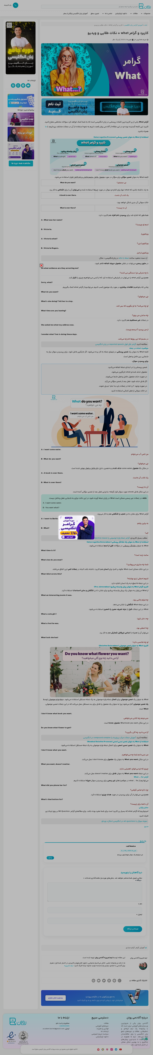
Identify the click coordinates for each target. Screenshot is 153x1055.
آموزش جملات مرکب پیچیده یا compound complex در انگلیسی (109, 737)
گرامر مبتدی (130, 947)
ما (46, 126)
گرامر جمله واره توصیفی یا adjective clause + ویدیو (108, 538)
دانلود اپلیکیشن (121, 13)
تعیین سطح (95, 13)
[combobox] (90, 7)
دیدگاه (138, 880)
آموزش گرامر (140, 947)
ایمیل (139, 914)
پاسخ (50, 858)
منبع (146, 826)
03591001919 (64, 1026)
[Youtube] (28, 85)
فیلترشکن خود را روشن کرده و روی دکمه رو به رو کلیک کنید (100, 1000)
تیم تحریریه (68, 965)
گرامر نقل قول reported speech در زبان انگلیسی (115, 344)
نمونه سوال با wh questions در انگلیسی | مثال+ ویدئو (124, 821)
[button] (119, 980)
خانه (145, 25)
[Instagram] (18, 85)
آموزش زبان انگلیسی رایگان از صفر (75, 13)
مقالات (135, 13)
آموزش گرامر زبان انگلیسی (133, 25)
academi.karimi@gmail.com (53, 1028)
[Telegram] (23, 85)
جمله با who (123, 258)
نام (140, 904)
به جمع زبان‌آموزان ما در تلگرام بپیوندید (100, 996)
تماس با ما (108, 13)
